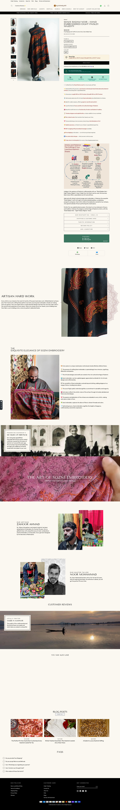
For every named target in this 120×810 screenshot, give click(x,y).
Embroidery (68, 44)
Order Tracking (14, 1)
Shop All (50, 9)
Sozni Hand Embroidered (70, 46)
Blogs (36, 1)
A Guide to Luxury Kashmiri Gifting (93, 741)
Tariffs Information (86, 222)
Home (65, 19)
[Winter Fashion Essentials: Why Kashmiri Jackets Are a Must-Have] (60, 728)
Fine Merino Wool (68, 41)
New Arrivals (32, 9)
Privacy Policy (14, 793)
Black (66, 52)
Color (66, 50)
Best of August (78, 9)
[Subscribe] (97, 787)
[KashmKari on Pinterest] (86, 791)
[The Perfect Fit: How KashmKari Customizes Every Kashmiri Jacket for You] (27, 728)
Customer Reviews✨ (20, 5)
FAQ (32, 1)
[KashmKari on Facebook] (80, 791)
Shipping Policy (14, 790)
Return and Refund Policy (16, 786)
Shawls (57, 9)
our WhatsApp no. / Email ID (86, 215)
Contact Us (21, 1)
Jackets (42, 9)
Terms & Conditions (15, 788)
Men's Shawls (66, 9)
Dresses (23, 9)
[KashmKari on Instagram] (77, 791)
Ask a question (86, 229)
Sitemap (13, 795)
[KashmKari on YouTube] (83, 791)
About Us (28, 1)
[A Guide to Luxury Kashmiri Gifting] (93, 728)
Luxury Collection (93, 9)
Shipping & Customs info (86, 218)
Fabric (66, 39)
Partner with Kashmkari (44, 1)
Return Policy (86, 225)
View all (60, 714)
